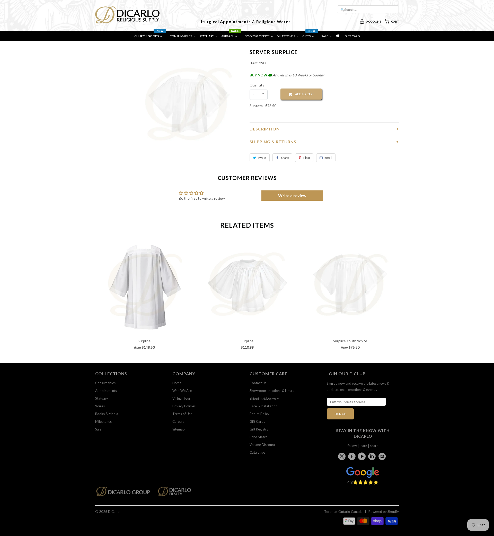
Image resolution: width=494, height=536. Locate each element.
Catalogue (257, 452)
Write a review (292, 195)
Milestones (103, 421)
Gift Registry (259, 429)
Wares (100, 406)
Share (285, 158)
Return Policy (259, 414)
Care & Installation (263, 406)
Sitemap (178, 429)
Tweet (262, 158)
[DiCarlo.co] (125, 493)
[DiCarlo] (127, 14)
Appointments (106, 391)
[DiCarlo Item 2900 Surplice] (188, 104)
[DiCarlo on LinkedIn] (372, 456)
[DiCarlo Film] (177, 493)
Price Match (258, 437)
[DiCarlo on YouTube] (362, 456)
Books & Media (106, 414)
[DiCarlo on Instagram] (382, 456)
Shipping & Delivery (264, 398)
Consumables (105, 383)
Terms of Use (182, 414)
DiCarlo (114, 511)
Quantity (257, 85)
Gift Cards (257, 421)
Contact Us (258, 383)
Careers (178, 421)
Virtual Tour (181, 398)
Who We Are (182, 391)
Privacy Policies (184, 406)
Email (328, 158)
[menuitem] (150, 37)
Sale (98, 429)
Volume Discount (262, 445)
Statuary (101, 398)
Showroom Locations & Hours (272, 391)
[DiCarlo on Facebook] (352, 456)
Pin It (306, 158)
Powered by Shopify (383, 511)
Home (176, 383)
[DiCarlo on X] (342, 455)
